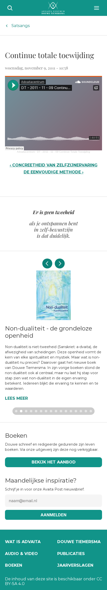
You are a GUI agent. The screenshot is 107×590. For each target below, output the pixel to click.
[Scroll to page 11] (65, 411)
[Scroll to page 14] (80, 411)
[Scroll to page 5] (36, 411)
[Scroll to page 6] (41, 411)
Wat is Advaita (23, 541)
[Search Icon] (10, 8)
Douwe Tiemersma (79, 541)
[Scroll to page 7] (46, 411)
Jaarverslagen (75, 565)
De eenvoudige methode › (53, 172)
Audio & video (21, 553)
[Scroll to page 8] (51, 411)
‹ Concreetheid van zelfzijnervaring (54, 165)
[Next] (60, 263)
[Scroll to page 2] (21, 411)
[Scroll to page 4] (31, 411)
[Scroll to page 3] (26, 411)
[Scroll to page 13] (75, 411)
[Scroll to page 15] (85, 411)
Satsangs (20, 25)
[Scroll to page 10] (60, 411)
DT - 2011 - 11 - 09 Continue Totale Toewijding (63, 151)
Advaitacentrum (26, 151)
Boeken (13, 565)
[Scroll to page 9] (56, 411)
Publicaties (71, 553)
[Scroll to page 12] (70, 411)
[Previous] (47, 263)
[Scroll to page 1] (15, 411)
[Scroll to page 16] (91, 411)
